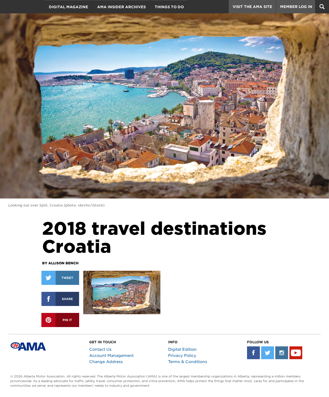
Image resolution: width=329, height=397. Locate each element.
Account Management (111, 355)
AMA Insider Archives (121, 7)
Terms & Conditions (187, 361)
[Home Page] (25, 19)
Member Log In (296, 7)
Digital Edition (182, 349)
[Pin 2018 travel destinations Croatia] (60, 320)
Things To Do (169, 7)
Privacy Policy (182, 355)
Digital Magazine (68, 7)
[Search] (322, 6)
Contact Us (100, 349)
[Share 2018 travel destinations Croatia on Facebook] (60, 299)
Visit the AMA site (252, 7)
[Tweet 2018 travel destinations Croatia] (60, 278)
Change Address (106, 361)
